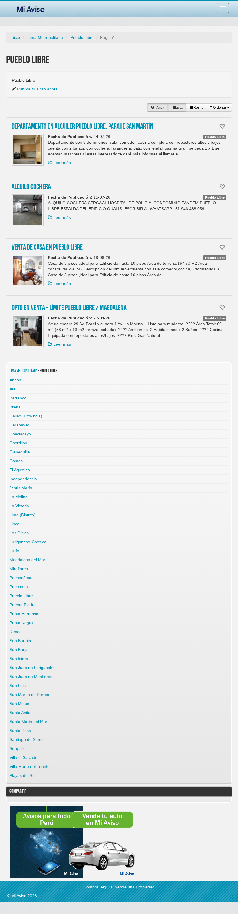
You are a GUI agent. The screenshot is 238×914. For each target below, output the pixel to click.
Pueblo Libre (82, 37)
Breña (15, 407)
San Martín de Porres (29, 694)
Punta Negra (21, 622)
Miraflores (19, 568)
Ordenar (220, 108)
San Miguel (20, 703)
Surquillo (18, 748)
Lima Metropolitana (45, 37)
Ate (13, 389)
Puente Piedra (23, 604)
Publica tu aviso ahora (37, 89)
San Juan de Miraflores (31, 676)
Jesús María (21, 488)
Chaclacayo (20, 434)
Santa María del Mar (28, 721)
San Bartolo (20, 640)
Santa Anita (20, 712)
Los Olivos (19, 532)
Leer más (62, 162)
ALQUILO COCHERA (31, 187)
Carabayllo (19, 425)
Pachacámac (21, 577)
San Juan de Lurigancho (32, 667)
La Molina (19, 497)
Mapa (159, 108)
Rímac (15, 631)
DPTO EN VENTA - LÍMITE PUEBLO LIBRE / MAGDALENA (69, 308)
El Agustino (20, 470)
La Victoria (19, 506)
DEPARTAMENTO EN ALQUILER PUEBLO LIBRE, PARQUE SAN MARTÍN (82, 126)
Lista (179, 108)
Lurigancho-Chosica (28, 541)
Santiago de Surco (27, 739)
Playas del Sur (23, 775)
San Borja (19, 649)
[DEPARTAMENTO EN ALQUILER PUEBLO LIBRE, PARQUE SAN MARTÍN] (28, 150)
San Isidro (19, 658)
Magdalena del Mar (27, 559)
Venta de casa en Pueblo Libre (47, 247)
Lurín (14, 550)
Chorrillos (18, 443)
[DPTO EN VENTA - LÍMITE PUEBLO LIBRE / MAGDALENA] (28, 331)
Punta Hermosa (24, 613)
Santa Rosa (20, 730)
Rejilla (198, 108)
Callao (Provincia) (26, 416)
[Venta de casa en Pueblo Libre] (28, 270)
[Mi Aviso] (30, 8)
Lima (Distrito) (22, 515)
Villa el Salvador (24, 757)
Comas (16, 461)
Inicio (15, 37)
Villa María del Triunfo (30, 766)
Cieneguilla (20, 452)
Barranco (18, 398)
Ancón (15, 380)
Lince (14, 523)
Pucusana (19, 586)
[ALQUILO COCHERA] (28, 210)
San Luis (18, 685)
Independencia (23, 479)
